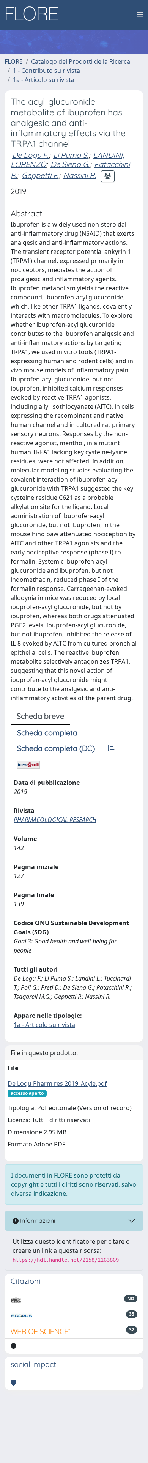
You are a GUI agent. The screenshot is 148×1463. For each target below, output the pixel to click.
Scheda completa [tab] (47, 732)
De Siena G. (70, 164)
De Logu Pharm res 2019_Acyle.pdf (57, 1083)
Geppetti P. (40, 175)
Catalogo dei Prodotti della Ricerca (80, 61)
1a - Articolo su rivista (43, 80)
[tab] (111, 748)
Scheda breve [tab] (40, 716)
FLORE (14, 61)
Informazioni (37, 1220)
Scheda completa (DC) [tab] (56, 748)
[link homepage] (35, 15)
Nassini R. (79, 175)
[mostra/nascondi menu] (140, 15)
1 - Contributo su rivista (46, 70)
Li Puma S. (70, 155)
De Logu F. (30, 155)
